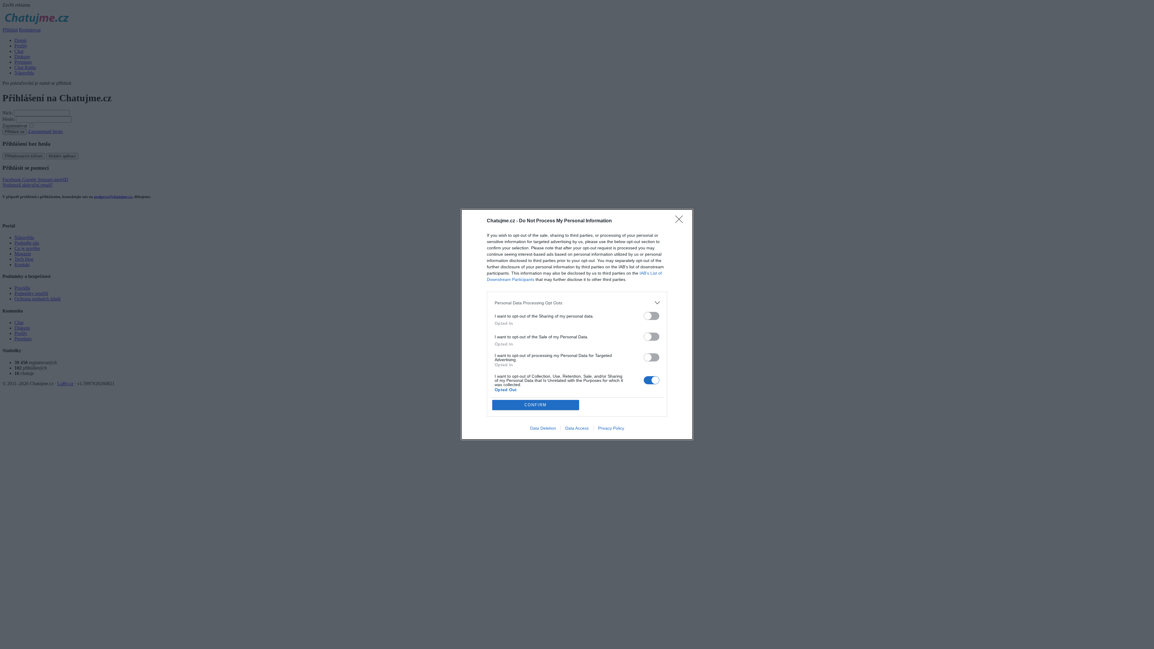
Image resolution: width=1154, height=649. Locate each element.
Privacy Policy (611, 428)
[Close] (681, 221)
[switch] (651, 316)
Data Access (577, 428)
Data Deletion (543, 428)
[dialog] (577, 324)
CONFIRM (535, 405)
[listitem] (577, 303)
